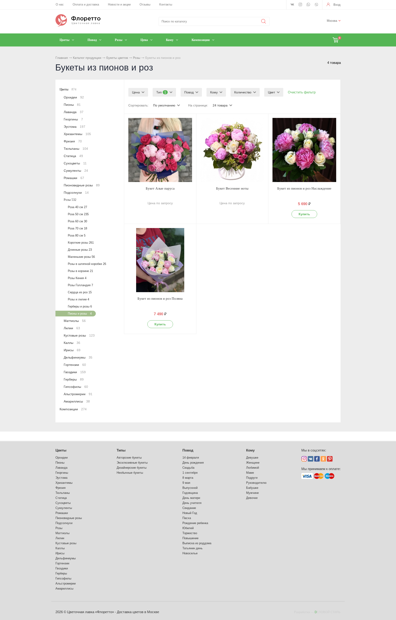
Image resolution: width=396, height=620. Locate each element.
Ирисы (72, 350)
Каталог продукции (87, 58)
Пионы (72, 104)
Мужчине (252, 493)
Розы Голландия (80, 285)
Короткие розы (81, 242)
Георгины (73, 119)
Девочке (252, 498)
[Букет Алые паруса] (160, 150)
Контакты (165, 4)
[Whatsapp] (308, 5)
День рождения (193, 462)
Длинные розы (80, 249)
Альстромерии (78, 394)
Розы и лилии (78, 299)
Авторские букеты (129, 457)
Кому (214, 92)
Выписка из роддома (196, 543)
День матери (191, 498)
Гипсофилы (76, 387)
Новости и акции (119, 4)
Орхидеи (74, 97)
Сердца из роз (80, 292)
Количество (242, 92)
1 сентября (190, 472)
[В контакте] (292, 5)
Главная (61, 58)
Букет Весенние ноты (232, 188)
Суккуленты (76, 170)
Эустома (74, 126)
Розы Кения (77, 278)
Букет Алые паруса (160, 188)
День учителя (191, 503)
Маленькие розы (81, 256)
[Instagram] (300, 5)
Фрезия (73, 141)
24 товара (220, 105)
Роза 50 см (78, 214)
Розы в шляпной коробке (87, 264)
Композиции (73, 409)
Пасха (186, 518)
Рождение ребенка (195, 523)
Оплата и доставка (86, 4)
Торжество (189, 533)
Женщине (252, 462)
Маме (250, 472)
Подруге (252, 477)
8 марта (187, 477)
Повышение (190, 538)
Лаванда (73, 112)
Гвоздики (75, 372)
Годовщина (190, 493)
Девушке (252, 457)
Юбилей (188, 528)
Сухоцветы (75, 163)
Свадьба (188, 467)
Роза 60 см (77, 221)
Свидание (189, 508)
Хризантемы (77, 134)
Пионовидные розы (82, 185)
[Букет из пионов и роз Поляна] (160, 260)
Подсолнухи (76, 192)
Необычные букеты (130, 472)
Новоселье (190, 553)
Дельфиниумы (78, 357)
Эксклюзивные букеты (132, 462)
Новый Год (189, 513)
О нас (60, 4)
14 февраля (190, 457)
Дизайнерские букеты (131, 467)
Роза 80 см (76, 235)
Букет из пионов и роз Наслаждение (304, 188)
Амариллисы (77, 401)
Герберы (74, 379)
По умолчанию (164, 105)
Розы (136, 58)
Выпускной (190, 487)
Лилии (72, 328)
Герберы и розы (80, 306)
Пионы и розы (80, 313)
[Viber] (316, 5)
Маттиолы (75, 321)
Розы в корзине (80, 271)
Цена (136, 92)
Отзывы (145, 4)
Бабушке (252, 487)
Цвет (271, 92)
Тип (161, 92)
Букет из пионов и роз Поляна (160, 298)
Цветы (68, 89)
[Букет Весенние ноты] (232, 150)
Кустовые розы (79, 335)
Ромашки (74, 178)
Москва (332, 20)
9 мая (186, 482)
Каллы (72, 343)
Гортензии (75, 365)
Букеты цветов (117, 58)
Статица (73, 156)
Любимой (252, 467)
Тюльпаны (76, 148)
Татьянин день (192, 548)
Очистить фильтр (302, 92)
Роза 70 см (77, 228)
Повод (189, 92)
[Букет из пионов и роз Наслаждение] (304, 150)
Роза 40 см (77, 207)
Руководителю (256, 482)
